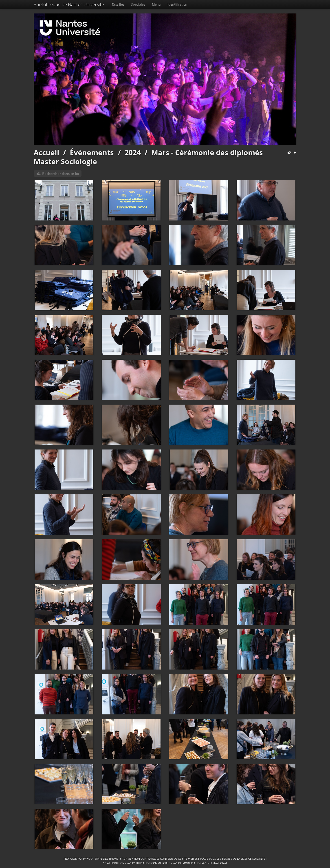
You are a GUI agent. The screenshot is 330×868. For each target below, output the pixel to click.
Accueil (46, 152)
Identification (177, 4)
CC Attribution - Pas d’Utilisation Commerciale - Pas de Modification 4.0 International (165, 863)
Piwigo (87, 858)
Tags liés (118, 4)
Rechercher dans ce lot (60, 173)
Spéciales (138, 4)
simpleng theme (106, 858)
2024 (133, 152)
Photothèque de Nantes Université (69, 4)
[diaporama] (294, 153)
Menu (156, 4)
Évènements (92, 152)
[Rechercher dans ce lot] (288, 153)
